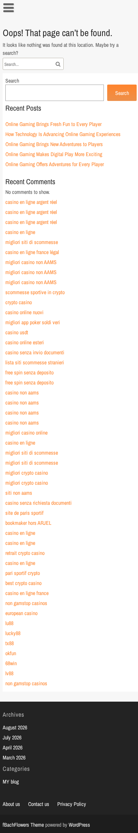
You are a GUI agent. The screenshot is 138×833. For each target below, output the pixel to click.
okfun (10, 653)
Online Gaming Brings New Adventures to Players (54, 144)
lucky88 (12, 633)
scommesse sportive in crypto (35, 292)
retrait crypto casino (25, 553)
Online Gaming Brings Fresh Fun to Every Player (53, 124)
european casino (21, 613)
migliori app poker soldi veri (32, 322)
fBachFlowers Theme (23, 824)
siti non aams (18, 492)
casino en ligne (20, 232)
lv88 (9, 673)
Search (12, 80)
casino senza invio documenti (34, 352)
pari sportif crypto (22, 573)
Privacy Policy (71, 804)
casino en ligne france (27, 593)
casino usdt (16, 332)
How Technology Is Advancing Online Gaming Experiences (63, 134)
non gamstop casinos (26, 603)
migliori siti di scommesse (31, 242)
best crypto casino (23, 583)
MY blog (11, 781)
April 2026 (12, 747)
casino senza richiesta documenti (38, 502)
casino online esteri (24, 342)
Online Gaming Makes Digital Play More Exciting (53, 154)
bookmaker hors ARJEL (28, 522)
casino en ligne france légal (32, 252)
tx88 (9, 643)
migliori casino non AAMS (31, 262)
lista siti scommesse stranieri (34, 362)
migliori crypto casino (26, 472)
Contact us (38, 804)
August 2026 (15, 727)
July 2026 (12, 737)
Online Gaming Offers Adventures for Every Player (54, 164)
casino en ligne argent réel (31, 202)
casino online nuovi (24, 312)
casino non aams (22, 392)
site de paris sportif (24, 512)
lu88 (9, 623)
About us (11, 804)
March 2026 (14, 757)
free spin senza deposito (29, 372)
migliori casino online (26, 432)
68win (11, 663)
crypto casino (18, 302)
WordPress (79, 824)
